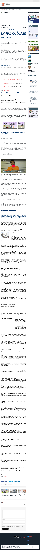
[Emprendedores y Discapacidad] (29, 71)
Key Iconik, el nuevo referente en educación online (22, 495)
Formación (24, 27)
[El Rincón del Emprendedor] (6, 4)
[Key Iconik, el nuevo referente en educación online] (22, 491)
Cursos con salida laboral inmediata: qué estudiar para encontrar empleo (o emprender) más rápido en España (5, 495)
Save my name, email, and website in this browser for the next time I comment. (13, 526)
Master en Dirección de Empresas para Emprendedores (11, 79)
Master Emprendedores (6, 86)
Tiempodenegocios (6, 207)
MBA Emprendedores (6, 80)
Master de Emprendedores (7, 87)
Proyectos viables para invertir (34, 56)
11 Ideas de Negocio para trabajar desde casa (34, 67)
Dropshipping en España (34, 59)
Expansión (5, 476)
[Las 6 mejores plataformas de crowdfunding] (29, 64)
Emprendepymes (6, 90)
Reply (24, 504)
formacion (8, 484)
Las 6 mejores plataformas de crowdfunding (34, 63)
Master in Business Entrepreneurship (9, 82)
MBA (10, 484)
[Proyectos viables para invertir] (29, 56)
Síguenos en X (30, 536)
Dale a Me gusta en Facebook (33, 540)
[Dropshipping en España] (29, 60)
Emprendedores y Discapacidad (33, 71)
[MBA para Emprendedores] (13, 18)
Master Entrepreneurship (7, 83)
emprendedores (4, 27)
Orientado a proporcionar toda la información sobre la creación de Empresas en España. (33, 90)
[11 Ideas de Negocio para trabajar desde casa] (29, 67)
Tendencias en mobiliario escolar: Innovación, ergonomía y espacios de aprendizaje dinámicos (13, 495)
